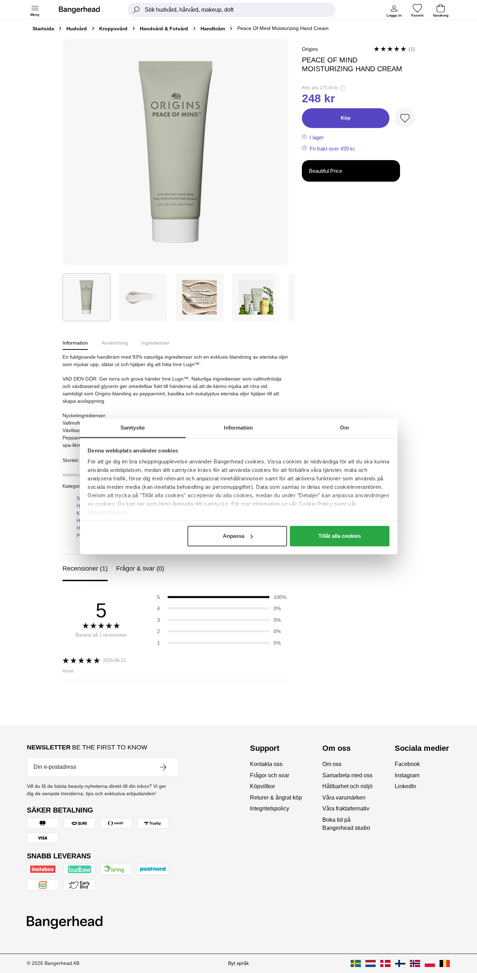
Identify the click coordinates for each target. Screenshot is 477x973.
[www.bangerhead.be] (445, 963)
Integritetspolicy (269, 808)
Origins (310, 49)
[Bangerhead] (85, 9)
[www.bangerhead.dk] (385, 963)
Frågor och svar (269, 775)
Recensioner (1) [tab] (85, 568)
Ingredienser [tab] (155, 343)
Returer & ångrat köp (276, 798)
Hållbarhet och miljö (347, 786)
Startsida (43, 28)
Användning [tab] (114, 343)
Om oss (331, 764)
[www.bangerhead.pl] (430, 963)
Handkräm (213, 28)
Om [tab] (344, 428)
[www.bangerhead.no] (415, 963)
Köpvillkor (262, 786)
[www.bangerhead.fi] (400, 963)
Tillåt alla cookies (339, 536)
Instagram (407, 775)
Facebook (407, 764)
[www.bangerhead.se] (356, 963)
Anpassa (233, 536)
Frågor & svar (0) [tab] (140, 568)
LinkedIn (405, 786)
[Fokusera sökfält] (136, 10)
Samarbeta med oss (347, 775)
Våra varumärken (343, 798)
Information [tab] (238, 428)
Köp (346, 118)
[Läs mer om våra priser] (342, 88)
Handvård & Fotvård (164, 28)
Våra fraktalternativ (345, 808)
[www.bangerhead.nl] (370, 963)
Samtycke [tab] (132, 428)
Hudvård (76, 28)
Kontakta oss (266, 764)
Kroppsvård (113, 28)
